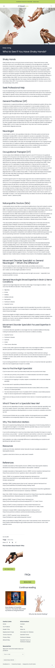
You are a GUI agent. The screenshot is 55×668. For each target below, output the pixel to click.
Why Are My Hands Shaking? (38, 614)
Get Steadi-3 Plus (9, 569)
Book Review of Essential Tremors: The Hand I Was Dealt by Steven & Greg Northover (15, 608)
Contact (22, 624)
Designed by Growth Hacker (29, 664)
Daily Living (7, 48)
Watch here (36, 1)
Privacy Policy (6, 637)
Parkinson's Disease (25, 637)
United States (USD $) (9, 660)
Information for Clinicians (26, 632)
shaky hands (36, 77)
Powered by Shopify (16, 664)
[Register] (22, 654)
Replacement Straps (8, 632)
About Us (22, 629)
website (45, 254)
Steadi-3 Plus (6, 629)
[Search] (51, 6)
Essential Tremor (24, 634)
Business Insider (23, 246)
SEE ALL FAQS (27, 582)
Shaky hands (36, 68)
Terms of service (7, 634)
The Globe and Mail (13, 246)
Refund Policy (6, 640)
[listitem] (9, 542)
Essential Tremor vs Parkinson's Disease (25, 641)
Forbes (6, 246)
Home (4, 624)
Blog (21, 626)
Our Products (6, 626)
